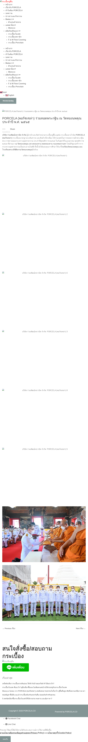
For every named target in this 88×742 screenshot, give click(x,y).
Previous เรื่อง (9, 628)
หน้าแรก (9, 5)
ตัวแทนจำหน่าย (14, 22)
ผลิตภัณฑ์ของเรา (12, 31)
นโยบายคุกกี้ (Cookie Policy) (59, 733)
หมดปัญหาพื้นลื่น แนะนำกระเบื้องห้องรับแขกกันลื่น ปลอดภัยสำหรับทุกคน (28, 695)
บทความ (9, 13)
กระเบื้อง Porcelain (15, 43)
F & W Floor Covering (17, 40)
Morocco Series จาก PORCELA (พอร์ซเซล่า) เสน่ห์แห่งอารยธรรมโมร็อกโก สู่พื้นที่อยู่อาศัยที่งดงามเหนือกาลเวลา (43, 691)
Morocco (11, 28)
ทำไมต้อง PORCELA (14, 10)
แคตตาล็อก (10, 25)
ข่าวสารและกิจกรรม (14, 16)
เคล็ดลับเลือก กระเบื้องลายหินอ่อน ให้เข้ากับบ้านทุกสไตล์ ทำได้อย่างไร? (28, 683)
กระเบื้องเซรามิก (15, 37)
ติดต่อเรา (9, 19)
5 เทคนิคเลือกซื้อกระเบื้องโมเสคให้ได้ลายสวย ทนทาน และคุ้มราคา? (27, 699)
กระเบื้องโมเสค (14, 34)
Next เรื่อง (80, 628)
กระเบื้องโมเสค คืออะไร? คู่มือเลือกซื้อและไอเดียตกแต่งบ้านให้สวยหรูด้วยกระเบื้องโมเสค (34, 687)
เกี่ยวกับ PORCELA (13, 7)
